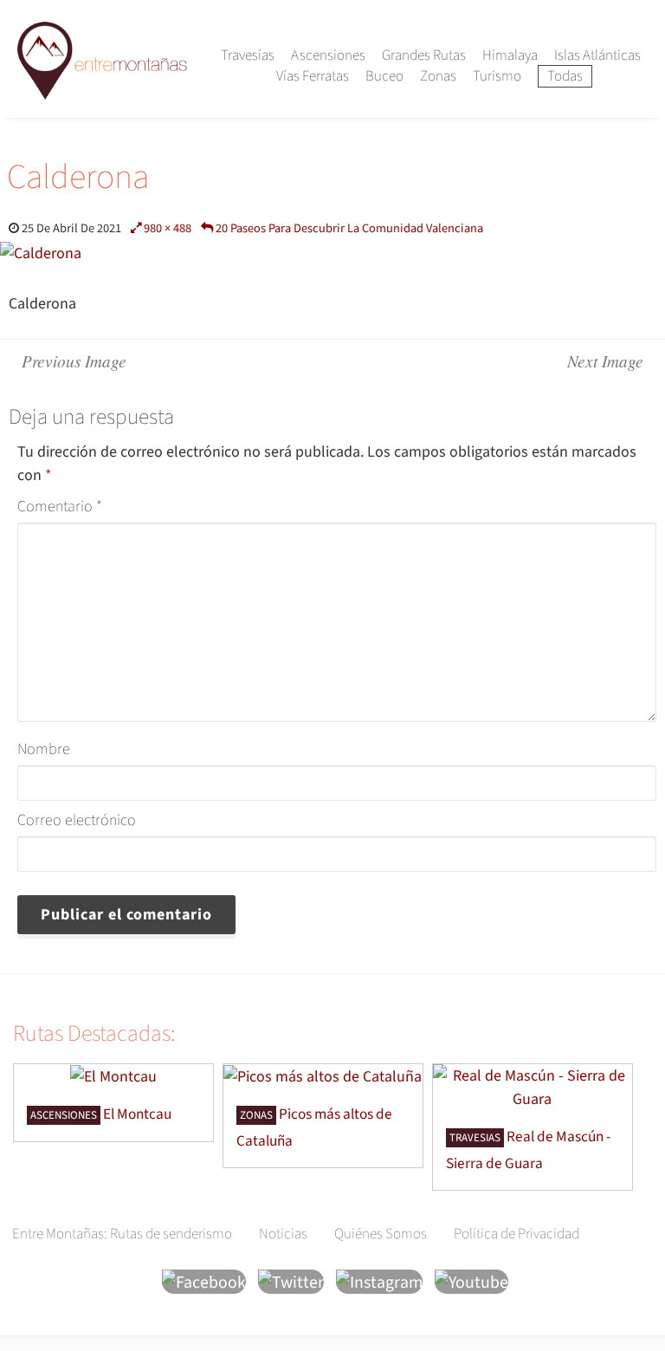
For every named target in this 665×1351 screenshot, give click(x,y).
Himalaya (510, 55)
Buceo (384, 76)
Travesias (474, 1138)
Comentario (59, 506)
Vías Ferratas (312, 76)
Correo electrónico (76, 820)
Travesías (247, 55)
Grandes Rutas (424, 55)
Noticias (283, 1234)
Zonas (438, 76)
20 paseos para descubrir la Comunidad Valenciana (349, 228)
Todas (565, 76)
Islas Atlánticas (597, 55)
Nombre (43, 749)
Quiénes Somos (380, 1234)
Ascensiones (328, 55)
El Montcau (137, 1114)
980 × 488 (167, 228)
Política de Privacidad (516, 1234)
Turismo (497, 76)
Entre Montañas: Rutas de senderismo (122, 1234)
